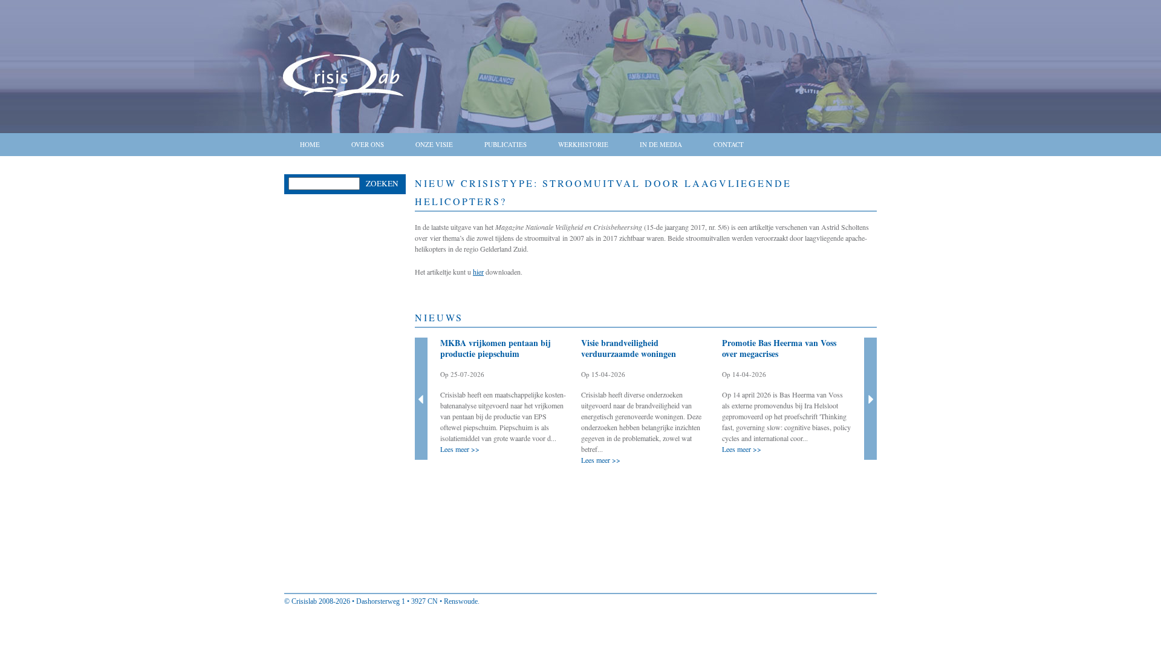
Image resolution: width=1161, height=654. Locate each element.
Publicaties (505, 144)
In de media (661, 144)
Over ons (367, 144)
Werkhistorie (583, 144)
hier (478, 271)
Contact (729, 144)
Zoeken (382, 183)
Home (310, 144)
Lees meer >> (460, 449)
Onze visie (434, 144)
